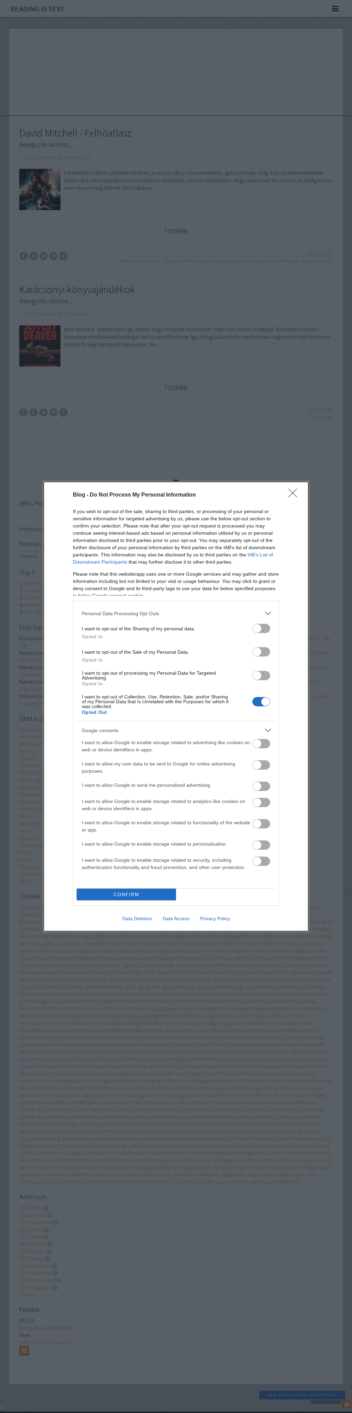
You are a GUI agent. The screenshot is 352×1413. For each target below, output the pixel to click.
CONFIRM (126, 894)
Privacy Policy (215, 918)
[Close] (294, 495)
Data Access (176, 918)
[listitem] (176, 613)
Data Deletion (137, 918)
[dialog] (176, 706)
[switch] (261, 628)
